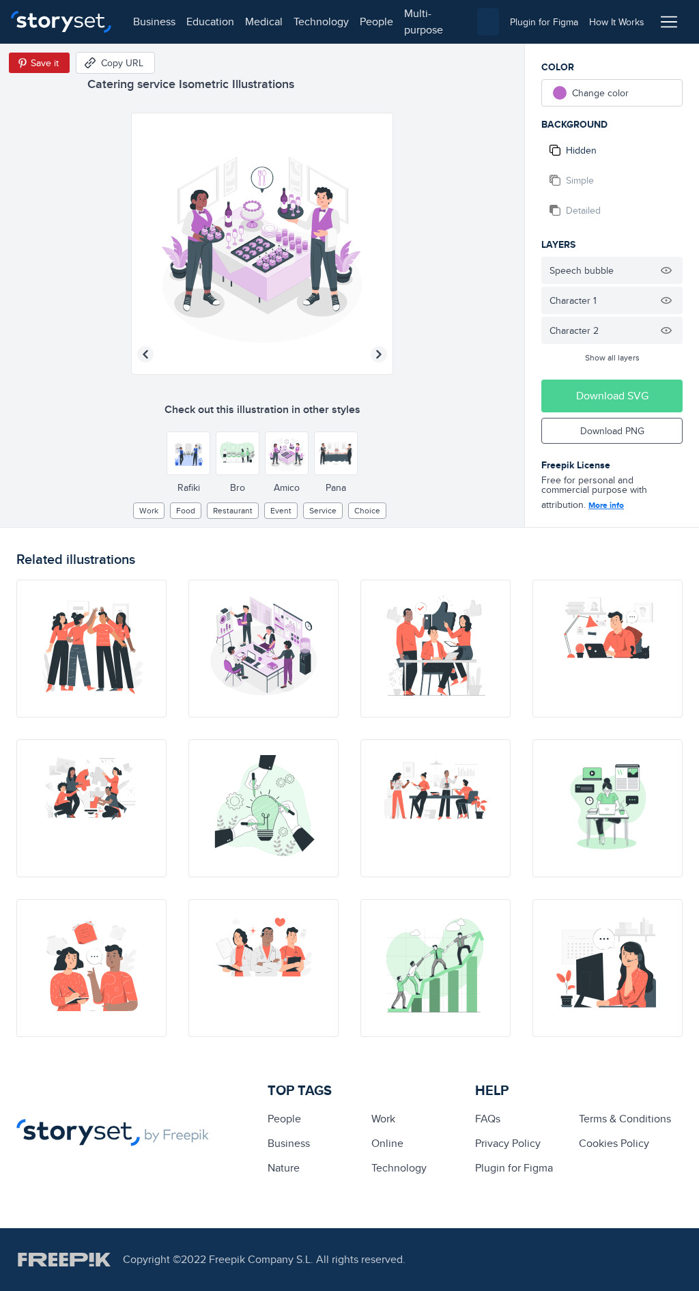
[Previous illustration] (145, 354)
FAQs (487, 1118)
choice (367, 510)
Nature (284, 1168)
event (280, 510)
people (376, 21)
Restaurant (233, 510)
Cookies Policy (614, 1143)
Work (148, 510)
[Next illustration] (379, 354)
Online (387, 1143)
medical (264, 21)
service (323, 510)
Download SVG (612, 395)
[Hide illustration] (666, 270)
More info (606, 505)
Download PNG (612, 431)
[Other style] (188, 453)
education (210, 21)
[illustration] (91, 649)
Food (185, 510)
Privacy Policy (508, 1143)
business (154, 21)
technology (321, 21)
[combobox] (488, 22)
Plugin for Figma (514, 1168)
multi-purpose (423, 21)
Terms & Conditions (625, 1118)
